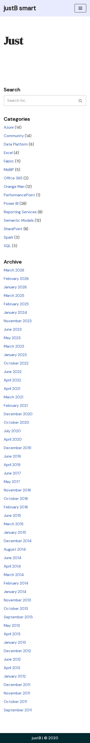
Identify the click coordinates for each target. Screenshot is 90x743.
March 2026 (14, 270)
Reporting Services (20, 212)
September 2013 (18, 617)
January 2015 (15, 532)
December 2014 (18, 540)
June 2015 (12, 515)
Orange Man (14, 186)
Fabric (9, 161)
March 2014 (14, 574)
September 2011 (18, 710)
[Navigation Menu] (80, 8)
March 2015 (14, 524)
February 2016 (16, 507)
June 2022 (13, 371)
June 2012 (12, 659)
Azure (9, 127)
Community (14, 135)
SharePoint (13, 228)
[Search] (80, 100)
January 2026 (15, 287)
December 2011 (17, 684)
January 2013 (15, 642)
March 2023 (14, 346)
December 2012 (17, 650)
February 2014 (16, 583)
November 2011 (17, 693)
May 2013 (12, 625)
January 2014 (15, 591)
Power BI (11, 203)
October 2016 (16, 498)
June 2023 (13, 329)
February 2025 (16, 304)
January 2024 (15, 312)
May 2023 (12, 337)
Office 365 (13, 178)
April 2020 (13, 439)
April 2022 (12, 380)
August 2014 (15, 549)
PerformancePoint (19, 195)
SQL (7, 245)
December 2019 (17, 447)
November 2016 (17, 490)
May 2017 (12, 481)
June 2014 (12, 557)
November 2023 (18, 320)
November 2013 (17, 600)
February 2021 (16, 405)
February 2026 (16, 278)
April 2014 (12, 566)
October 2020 (16, 422)
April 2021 (12, 388)
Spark (8, 237)
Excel (8, 152)
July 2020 (12, 430)
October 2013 (16, 608)
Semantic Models (19, 220)
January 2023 (15, 354)
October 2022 (16, 363)
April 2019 (12, 464)
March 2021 (13, 397)
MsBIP (9, 169)
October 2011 (15, 701)
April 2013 (12, 634)
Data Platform (16, 144)
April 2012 (12, 667)
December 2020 (18, 414)
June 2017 (12, 473)
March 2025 (14, 295)
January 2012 (15, 676)
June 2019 (12, 456)
